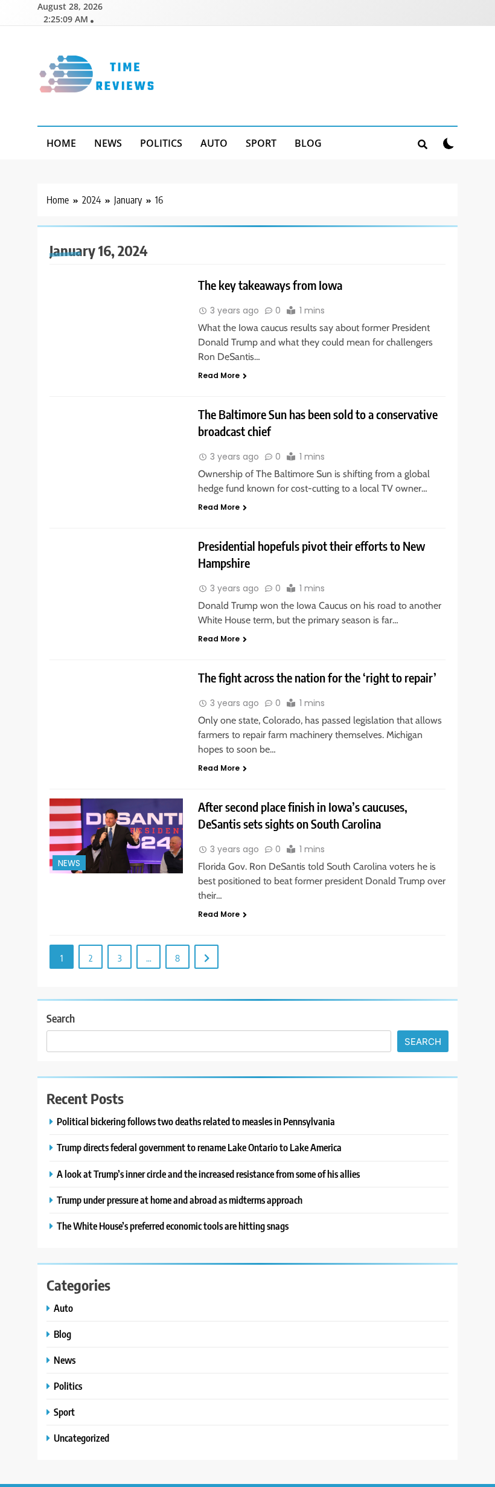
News (108, 143)
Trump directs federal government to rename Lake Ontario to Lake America (199, 1147)
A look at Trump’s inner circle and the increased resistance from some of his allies (208, 1173)
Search (60, 1018)
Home (61, 143)
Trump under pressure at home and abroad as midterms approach (179, 1199)
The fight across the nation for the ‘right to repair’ (317, 677)
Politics (161, 143)
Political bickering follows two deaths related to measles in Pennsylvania (196, 1121)
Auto (214, 143)
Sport (261, 143)
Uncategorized (81, 1437)
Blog (308, 143)
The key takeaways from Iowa (270, 284)
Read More (219, 375)
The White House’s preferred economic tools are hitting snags (173, 1225)
